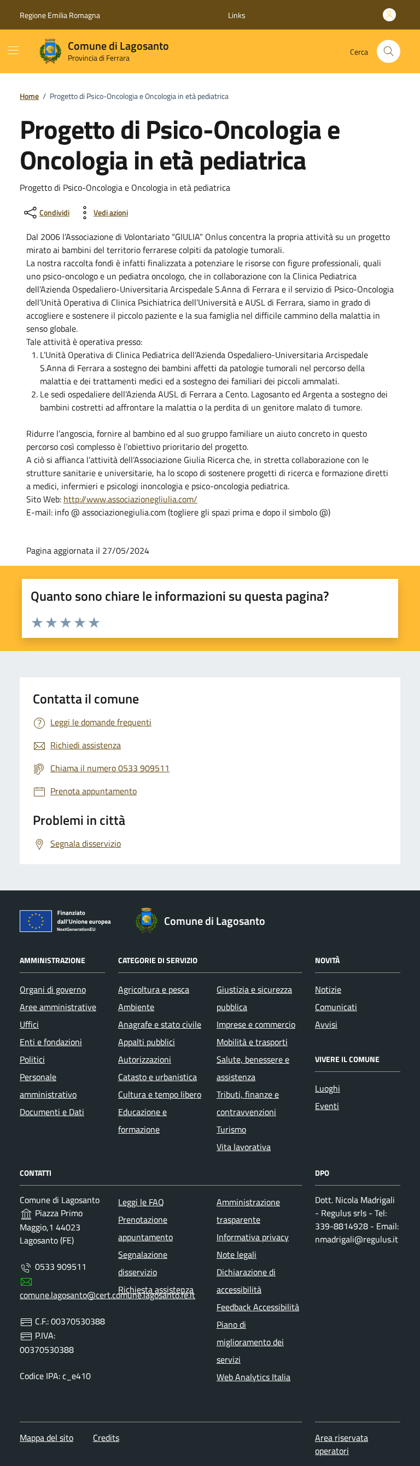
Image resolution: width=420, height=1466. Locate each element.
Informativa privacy (253, 1237)
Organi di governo (53, 989)
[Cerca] (388, 51)
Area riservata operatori (341, 1444)
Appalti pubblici (146, 1041)
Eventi (327, 1105)
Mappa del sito (46, 1437)
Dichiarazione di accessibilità (246, 1280)
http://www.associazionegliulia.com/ (130, 499)
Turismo (231, 1129)
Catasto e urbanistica (157, 1076)
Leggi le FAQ (141, 1202)
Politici (32, 1059)
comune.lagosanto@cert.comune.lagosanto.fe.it (107, 1294)
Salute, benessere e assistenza (253, 1068)
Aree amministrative (58, 1006)
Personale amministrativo (48, 1085)
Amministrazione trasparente (248, 1210)
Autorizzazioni (144, 1059)
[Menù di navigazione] (13, 50)
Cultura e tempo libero (159, 1094)
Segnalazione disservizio (142, 1263)
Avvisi (326, 1024)
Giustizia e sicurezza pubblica (254, 998)
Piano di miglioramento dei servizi (250, 1342)
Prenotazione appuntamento (145, 1228)
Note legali (236, 1254)
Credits (106, 1437)
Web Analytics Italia (253, 1376)
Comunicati (336, 1006)
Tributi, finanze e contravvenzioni (248, 1103)
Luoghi (327, 1088)
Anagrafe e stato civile (159, 1024)
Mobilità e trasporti (252, 1041)
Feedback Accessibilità (258, 1306)
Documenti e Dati (52, 1111)
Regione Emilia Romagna (60, 15)
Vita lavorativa (244, 1146)
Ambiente (136, 1006)
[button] (237, 15)
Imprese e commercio (256, 1024)
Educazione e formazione (142, 1120)
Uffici (29, 1024)
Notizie (328, 989)
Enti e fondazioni (51, 1041)
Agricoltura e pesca (153, 989)
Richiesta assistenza (156, 1289)
